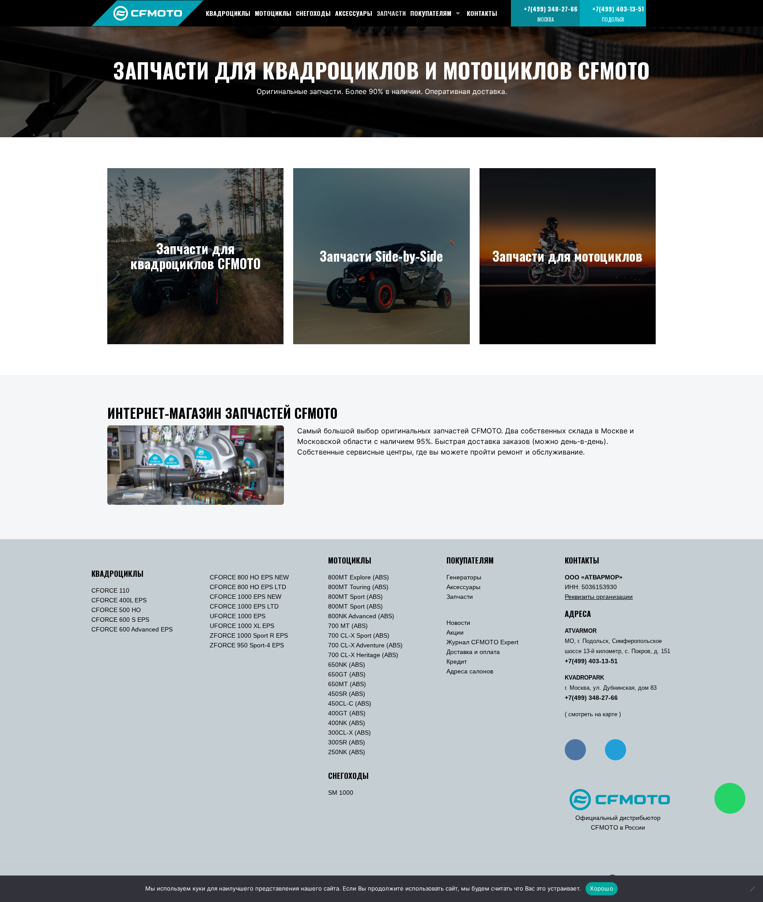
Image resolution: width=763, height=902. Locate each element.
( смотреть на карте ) (593, 714)
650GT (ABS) (347, 674)
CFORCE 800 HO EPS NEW (249, 577)
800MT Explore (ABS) (358, 577)
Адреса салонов (469, 671)
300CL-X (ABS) (349, 732)
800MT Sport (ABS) (355, 596)
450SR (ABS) (346, 693)
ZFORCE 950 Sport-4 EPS (247, 645)
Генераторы (463, 577)
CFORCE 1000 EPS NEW (245, 596)
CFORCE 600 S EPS (120, 619)
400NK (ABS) (346, 722)
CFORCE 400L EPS (119, 600)
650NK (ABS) (346, 664)
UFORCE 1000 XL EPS (242, 625)
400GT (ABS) (347, 713)
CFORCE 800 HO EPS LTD (248, 586)
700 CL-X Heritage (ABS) (363, 654)
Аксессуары (463, 586)
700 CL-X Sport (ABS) (358, 635)
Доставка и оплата (473, 651)
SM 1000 (340, 792)
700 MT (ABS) (348, 625)
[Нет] (752, 888)
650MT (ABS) (347, 684)
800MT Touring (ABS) (358, 586)
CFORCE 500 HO (116, 609)
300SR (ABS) (346, 742)
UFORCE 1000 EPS (237, 616)
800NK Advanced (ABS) (361, 616)
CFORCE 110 (110, 590)
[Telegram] (615, 749)
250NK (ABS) (346, 751)
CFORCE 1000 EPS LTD (244, 606)
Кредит (456, 661)
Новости (458, 622)
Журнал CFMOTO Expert (482, 642)
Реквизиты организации (599, 596)
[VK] (575, 749)
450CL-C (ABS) (349, 703)
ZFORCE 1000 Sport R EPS (249, 635)
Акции (455, 632)
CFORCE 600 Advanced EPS (132, 629)
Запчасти (459, 596)
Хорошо (601, 888)
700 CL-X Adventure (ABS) (365, 645)
